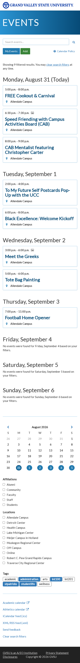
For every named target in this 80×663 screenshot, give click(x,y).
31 (61, 438)
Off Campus (13, 547)
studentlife (28, 584)
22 (71, 456)
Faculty (10, 494)
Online (10, 552)
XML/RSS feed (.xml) (15, 623)
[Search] (74, 42)
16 (8, 456)
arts (45, 579)
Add (25, 51)
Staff (9, 499)
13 (50, 450)
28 (29, 438)
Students (11, 504)
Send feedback (11, 629)
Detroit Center (15, 522)
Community (13, 489)
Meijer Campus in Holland (21, 537)
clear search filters (57, 64)
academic (10, 579)
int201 (69, 579)
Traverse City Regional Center (24, 563)
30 (50, 438)
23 (8, 461)
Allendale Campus (16, 517)
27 (18, 438)
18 (29, 456)
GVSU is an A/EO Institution (20, 652)
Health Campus (15, 527)
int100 (56, 579)
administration (29, 579)
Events (20, 22)
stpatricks (11, 584)
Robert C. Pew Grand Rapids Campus (28, 558)
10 (18, 450)
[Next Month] (72, 427)
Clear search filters (14, 636)
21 (61, 456)
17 (18, 456)
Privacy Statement (57, 652)
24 (18, 461)
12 (40, 450)
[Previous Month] (8, 427)
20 (50, 456)
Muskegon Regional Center (23, 542)
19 (40, 456)
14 (61, 450)
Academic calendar (14, 602)
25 (29, 461)
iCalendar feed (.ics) (15, 616)
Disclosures (10, 656)
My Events (11, 51)
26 (8, 438)
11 (29, 450)
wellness (44, 584)
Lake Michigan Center (19, 532)
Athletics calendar (14, 609)
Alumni (10, 484)
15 (71, 450)
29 (40, 438)
